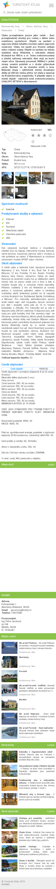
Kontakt (5, 884)
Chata (17, 149)
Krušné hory (20, 160)
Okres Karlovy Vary (37, 26)
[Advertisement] (28, 562)
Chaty (21, 30)
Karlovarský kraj (10, 26)
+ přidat (50, 745)
